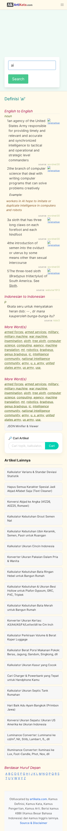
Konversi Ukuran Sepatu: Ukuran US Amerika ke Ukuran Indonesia (31, 722)
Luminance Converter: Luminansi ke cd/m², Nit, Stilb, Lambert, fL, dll (31, 737)
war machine (38, 336)
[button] (62, 5)
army (25, 363)
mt (23, 350)
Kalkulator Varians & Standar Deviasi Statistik (32, 474)
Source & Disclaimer (33, 823)
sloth (27, 341)
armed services (35, 332)
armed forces (13, 332)
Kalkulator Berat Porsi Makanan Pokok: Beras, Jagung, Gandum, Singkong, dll (33, 652)
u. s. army (37, 363)
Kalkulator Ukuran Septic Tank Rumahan (27, 692)
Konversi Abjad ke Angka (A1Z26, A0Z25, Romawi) (29, 503)
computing (24, 345)
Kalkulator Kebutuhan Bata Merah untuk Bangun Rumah (30, 607)
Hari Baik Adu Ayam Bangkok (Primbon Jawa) (33, 707)
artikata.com (38, 799)
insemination (13, 341)
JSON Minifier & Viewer (23, 426)
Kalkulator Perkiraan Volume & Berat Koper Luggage (31, 637)
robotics (32, 350)
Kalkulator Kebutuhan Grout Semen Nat (31, 518)
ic (30, 354)
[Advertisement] (33, 35)
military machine (16, 336)
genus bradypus (15, 354)
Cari (52, 446)
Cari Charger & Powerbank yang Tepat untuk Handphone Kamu (33, 678)
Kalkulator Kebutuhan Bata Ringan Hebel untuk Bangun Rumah (30, 574)
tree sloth (39, 341)
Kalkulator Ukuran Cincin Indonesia (30, 546)
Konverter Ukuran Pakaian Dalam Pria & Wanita (32, 559)
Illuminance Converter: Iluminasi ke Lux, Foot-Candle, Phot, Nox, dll (30, 752)
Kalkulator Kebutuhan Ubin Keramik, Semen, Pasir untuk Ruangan (31, 533)
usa (38, 368)
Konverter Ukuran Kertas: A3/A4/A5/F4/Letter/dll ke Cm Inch (30, 622)
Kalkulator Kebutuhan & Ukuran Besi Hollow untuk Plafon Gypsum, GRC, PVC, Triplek (31, 590)
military (53, 332)
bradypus (46, 350)
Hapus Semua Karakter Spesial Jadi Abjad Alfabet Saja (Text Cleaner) (31, 489)
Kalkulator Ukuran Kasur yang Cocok (31, 665)
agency (39, 345)
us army (28, 368)
